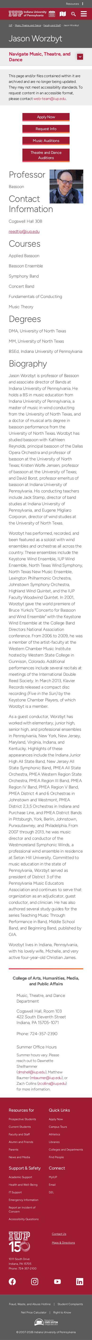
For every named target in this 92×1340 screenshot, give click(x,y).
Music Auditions (46, 140)
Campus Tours (58, 1126)
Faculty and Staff (52, 25)
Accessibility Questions (24, 1219)
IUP (10, 25)
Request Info (46, 129)
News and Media (19, 1157)
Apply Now (46, 117)
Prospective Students (22, 1119)
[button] (84, 13)
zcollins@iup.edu (52, 1083)
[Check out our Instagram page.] (34, 1281)
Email (52, 1184)
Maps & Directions (63, 1242)
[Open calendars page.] (52, 14)
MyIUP (53, 1177)
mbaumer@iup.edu (46, 1078)
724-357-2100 (27, 1268)
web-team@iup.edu (49, 98)
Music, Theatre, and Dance (28, 25)
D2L (51, 1192)
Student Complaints (70, 1304)
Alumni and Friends (21, 1142)
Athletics (54, 1134)
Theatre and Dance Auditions (46, 155)
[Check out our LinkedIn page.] (79, 1281)
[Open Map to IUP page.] (63, 13)
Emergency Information (23, 1200)
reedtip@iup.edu (24, 231)
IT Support (15, 1192)
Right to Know (62, 1312)
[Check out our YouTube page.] (57, 1281)
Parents (13, 1149)
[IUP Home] (27, 13)
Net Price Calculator (33, 1312)
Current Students (20, 1126)
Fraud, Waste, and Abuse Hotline (30, 1304)
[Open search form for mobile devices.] (73, 13)
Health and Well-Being (23, 1184)
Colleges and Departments (66, 1149)
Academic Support (20, 1177)
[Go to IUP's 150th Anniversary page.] (19, 1241)
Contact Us (59, 1234)
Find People (56, 1157)
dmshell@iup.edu (31, 1072)
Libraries (54, 1142)
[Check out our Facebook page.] (12, 1281)
